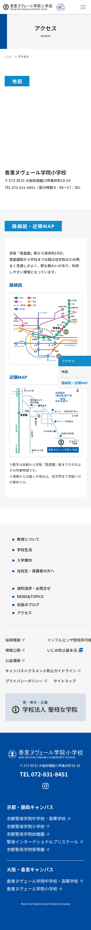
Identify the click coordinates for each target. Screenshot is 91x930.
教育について (28, 539)
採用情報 (12, 640)
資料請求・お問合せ (34, 588)
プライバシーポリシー (24, 681)
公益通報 (12, 660)
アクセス (24, 612)
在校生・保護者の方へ (35, 571)
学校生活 (24, 549)
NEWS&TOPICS (30, 596)
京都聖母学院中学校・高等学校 (36, 818)
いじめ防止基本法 (62, 650)
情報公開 (12, 650)
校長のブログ (28, 604)
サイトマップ (64, 681)
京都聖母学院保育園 (26, 849)
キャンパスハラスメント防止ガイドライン (40, 670)
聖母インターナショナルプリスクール (42, 841)
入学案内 (24, 560)
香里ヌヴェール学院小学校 (32, 888)
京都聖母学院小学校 (26, 826)
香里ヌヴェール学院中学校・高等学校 (42, 881)
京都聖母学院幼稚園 (26, 834)
